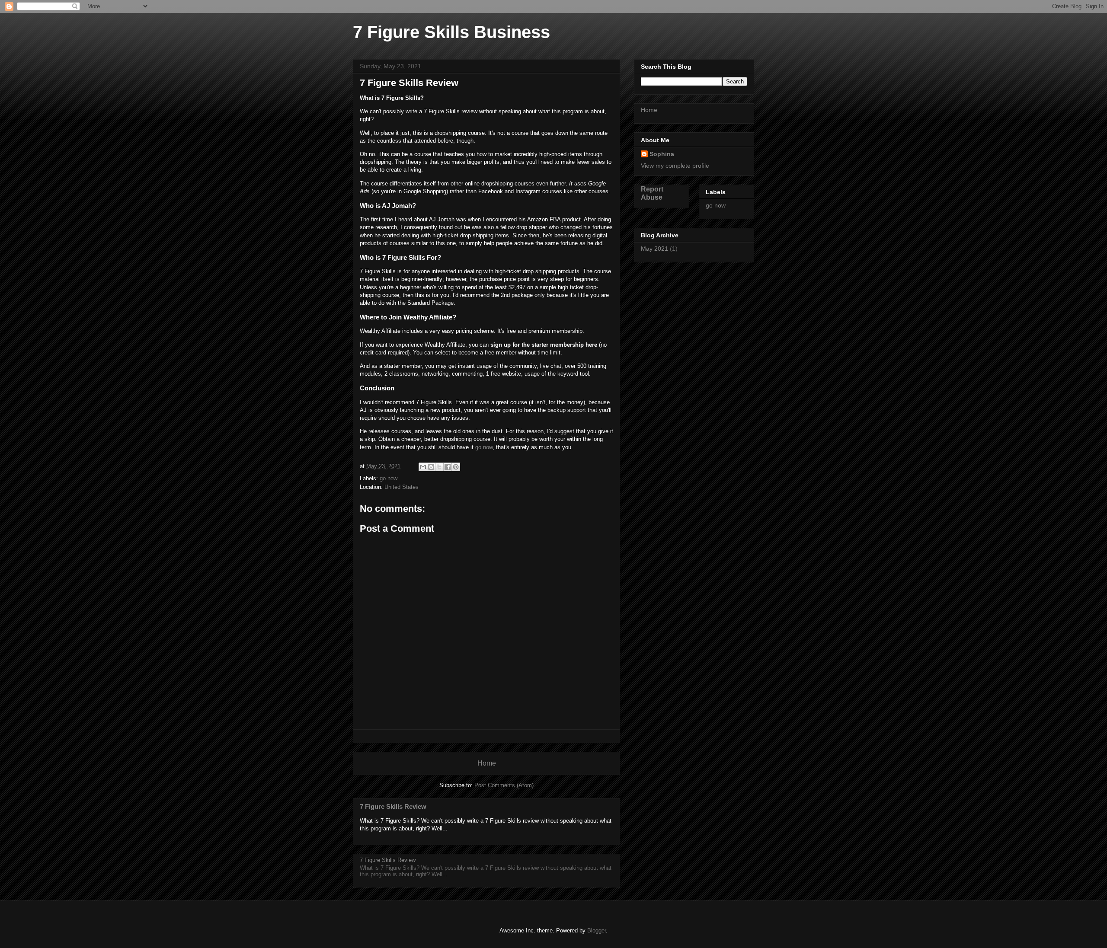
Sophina (661, 153)
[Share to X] (439, 467)
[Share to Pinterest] (455, 467)
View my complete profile (675, 165)
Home (486, 763)
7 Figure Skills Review (393, 806)
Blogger (596, 930)
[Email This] (423, 467)
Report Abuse (652, 193)
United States (401, 487)
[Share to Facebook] (447, 467)
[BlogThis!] (431, 467)
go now (484, 447)
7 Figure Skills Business (451, 31)
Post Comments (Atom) (504, 785)
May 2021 (654, 248)
